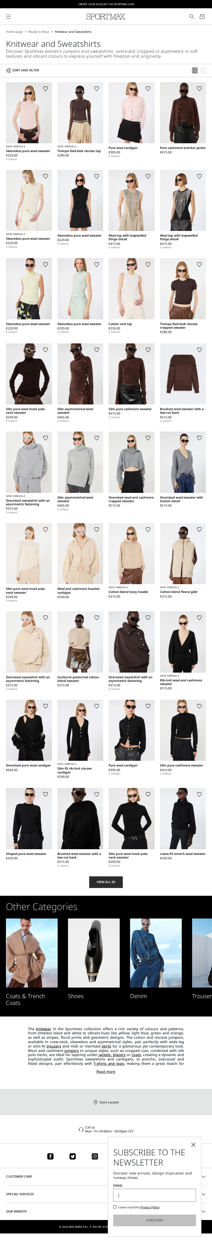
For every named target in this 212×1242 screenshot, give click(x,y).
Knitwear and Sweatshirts (73, 32)
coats (136, 1054)
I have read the (139, 1207)
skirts (106, 1046)
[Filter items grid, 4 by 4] (195, 70)
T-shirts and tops (109, 1063)
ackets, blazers (112, 1054)
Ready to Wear (38, 32)
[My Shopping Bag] (202, 16)
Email (118, 1185)
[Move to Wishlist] (45, 88)
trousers (54, 1046)
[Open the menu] (8, 16)
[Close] (193, 1144)
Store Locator (109, 1102)
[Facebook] (50, 1156)
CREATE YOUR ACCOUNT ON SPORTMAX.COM (106, 4)
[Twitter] (73, 1156)
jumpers (71, 1050)
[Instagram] (95, 1156)
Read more (105, 1072)
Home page (14, 32)
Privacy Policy (150, 1207)
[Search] (191, 16)
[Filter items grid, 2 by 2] (203, 70)
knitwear (43, 1028)
